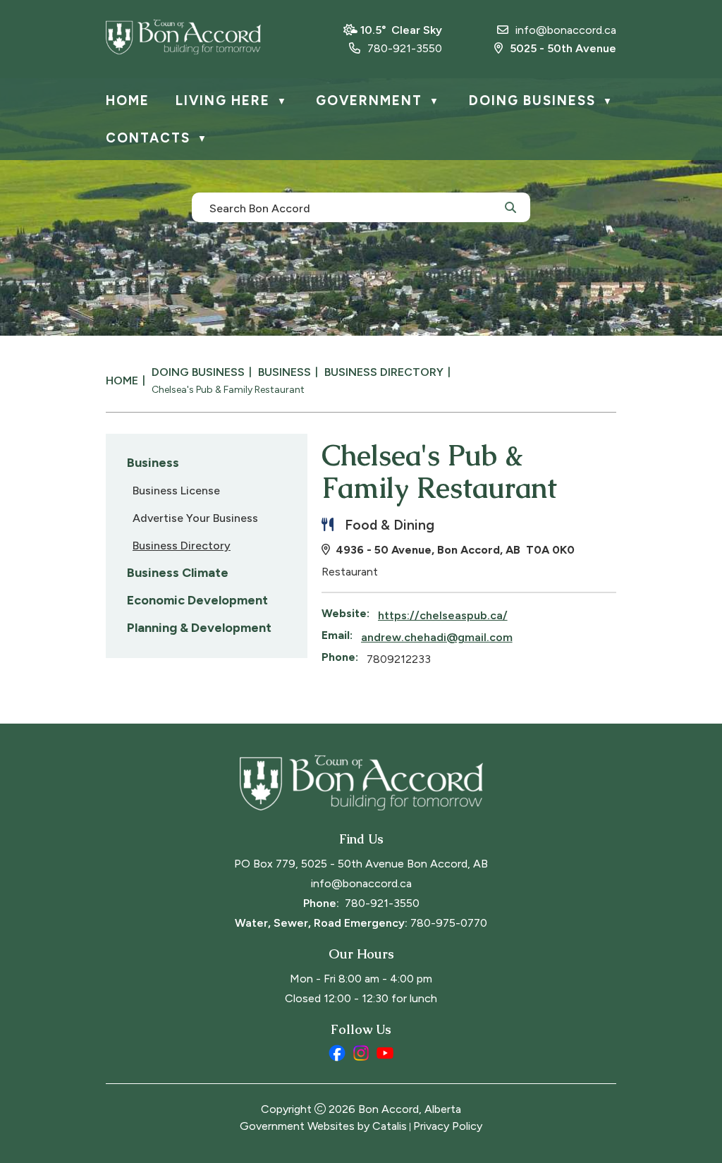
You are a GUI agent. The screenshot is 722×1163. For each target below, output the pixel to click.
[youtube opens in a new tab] (385, 1053)
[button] (510, 206)
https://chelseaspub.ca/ (443, 615)
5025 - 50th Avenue (563, 48)
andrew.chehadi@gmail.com (437, 637)
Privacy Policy (447, 1126)
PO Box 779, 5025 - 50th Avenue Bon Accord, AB (361, 863)
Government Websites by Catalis (323, 1126)
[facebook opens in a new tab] (337, 1053)
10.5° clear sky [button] (401, 30)
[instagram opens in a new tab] (361, 1053)
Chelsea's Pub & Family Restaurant (228, 390)
